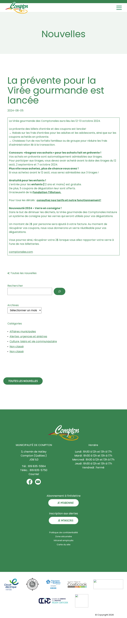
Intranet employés (63, 540)
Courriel (34, 474)
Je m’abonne (65, 502)
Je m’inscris (65, 520)
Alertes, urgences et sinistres (28, 336)
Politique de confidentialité (63, 532)
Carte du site (63, 544)
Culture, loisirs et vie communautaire (33, 341)
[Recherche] (59, 291)
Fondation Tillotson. (47, 192)
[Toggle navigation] (119, 8)
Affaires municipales (23, 331)
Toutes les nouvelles (23, 273)
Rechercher (15, 286)
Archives (13, 305)
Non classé (17, 346)
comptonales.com (21, 252)
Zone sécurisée (63, 536)
